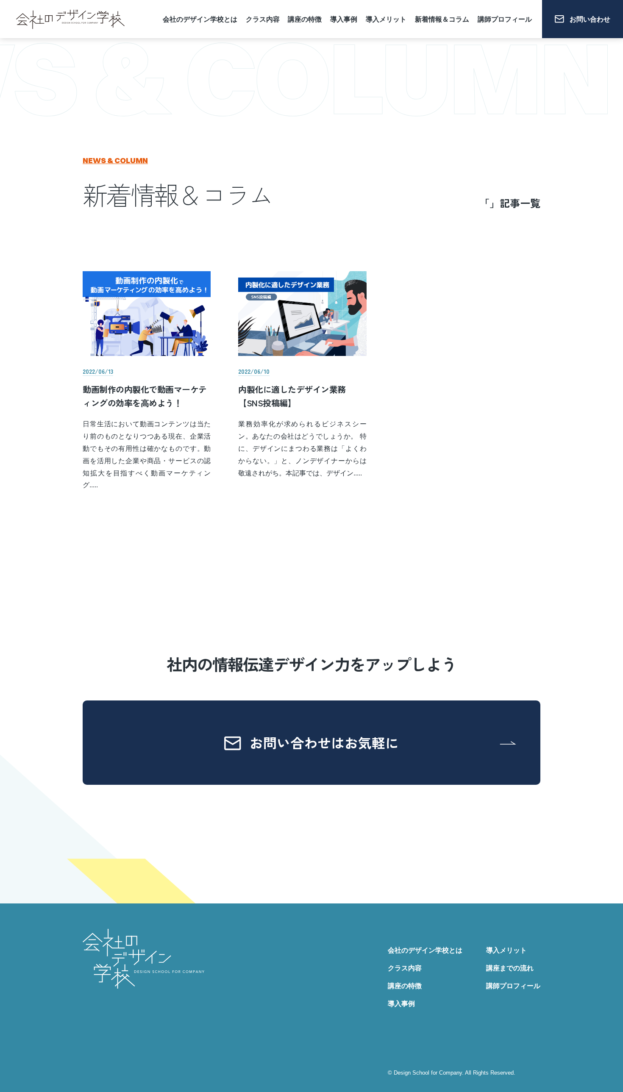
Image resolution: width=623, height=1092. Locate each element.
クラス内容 (263, 19)
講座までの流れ (510, 968)
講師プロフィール (505, 19)
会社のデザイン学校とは (200, 19)
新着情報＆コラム (442, 19)
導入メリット (386, 19)
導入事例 (343, 19)
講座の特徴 (305, 19)
